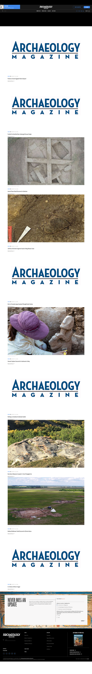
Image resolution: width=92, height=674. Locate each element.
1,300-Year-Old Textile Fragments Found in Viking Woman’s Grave (21, 249)
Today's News (26, 649)
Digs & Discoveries (50, 638)
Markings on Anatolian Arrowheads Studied (17, 417)
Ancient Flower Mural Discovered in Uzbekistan (17, 191)
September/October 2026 (78, 633)
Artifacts (48, 649)
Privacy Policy (5, 650)
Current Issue (38, 11)
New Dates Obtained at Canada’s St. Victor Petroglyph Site (20, 474)
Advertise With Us (28, 640)
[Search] (2, 11)
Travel (25, 651)
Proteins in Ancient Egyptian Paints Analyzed (17, 79)
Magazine (63, 605)
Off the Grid (49, 640)
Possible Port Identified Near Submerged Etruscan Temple (20, 134)
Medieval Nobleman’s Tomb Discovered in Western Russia (19, 531)
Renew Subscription (78, 7)
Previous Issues (44, 11)
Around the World (50, 643)
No (59, 617)
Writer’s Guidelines (28, 638)
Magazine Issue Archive (75, 654)
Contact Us (4, 648)
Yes (59, 615)
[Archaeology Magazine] (11, 637)
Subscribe (86, 7)
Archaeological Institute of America (65, 607)
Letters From (49, 646)
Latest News (54, 11)
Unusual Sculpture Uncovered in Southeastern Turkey (19, 361)
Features (48, 635)
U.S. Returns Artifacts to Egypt (14, 587)
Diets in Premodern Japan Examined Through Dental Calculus (20, 304)
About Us (26, 635)
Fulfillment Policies (28, 643)
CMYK (88, 658)
